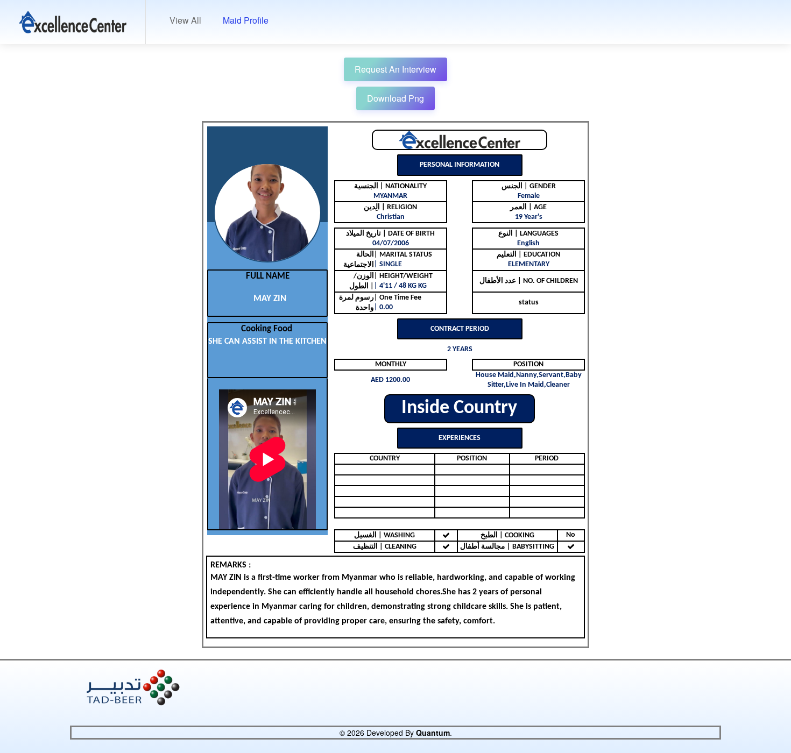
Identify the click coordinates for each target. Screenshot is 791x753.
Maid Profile (246, 20)
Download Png (395, 98)
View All (185, 20)
